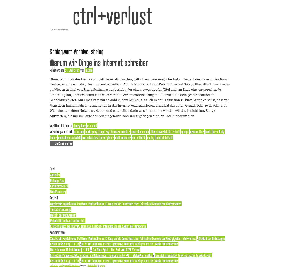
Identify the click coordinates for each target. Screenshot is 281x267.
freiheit (176, 131)
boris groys (91, 131)
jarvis (208, 131)
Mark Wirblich (92, 265)
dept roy (104, 131)
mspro (89, 70)
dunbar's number (120, 131)
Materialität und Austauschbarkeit (67, 220)
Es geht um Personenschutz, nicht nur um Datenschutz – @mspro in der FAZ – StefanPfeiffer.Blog (101, 255)
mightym (102, 265)
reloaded (92, 125)
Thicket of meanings (60, 209)
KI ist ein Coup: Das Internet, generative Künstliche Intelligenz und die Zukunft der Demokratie (98, 226)
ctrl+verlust (112, 15)
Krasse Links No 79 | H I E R (64, 260)
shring (150, 137)
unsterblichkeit (164, 137)
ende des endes (140, 131)
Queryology (79, 125)
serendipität (139, 137)
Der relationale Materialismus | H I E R (69, 249)
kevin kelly (218, 131)
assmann (79, 131)
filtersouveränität (160, 131)
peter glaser (107, 137)
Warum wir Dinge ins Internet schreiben (99, 62)
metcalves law (90, 137)
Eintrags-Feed (57, 180)
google (185, 131)
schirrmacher (123, 137)
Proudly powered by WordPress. (69, 265)
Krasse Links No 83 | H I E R (64, 244)
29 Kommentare (64, 143)
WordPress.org (58, 191)
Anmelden (55, 175)
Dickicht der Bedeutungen (63, 215)
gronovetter (197, 131)
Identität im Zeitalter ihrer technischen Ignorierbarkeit (183, 255)
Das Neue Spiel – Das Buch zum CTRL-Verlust (116, 249)
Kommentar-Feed (59, 186)
